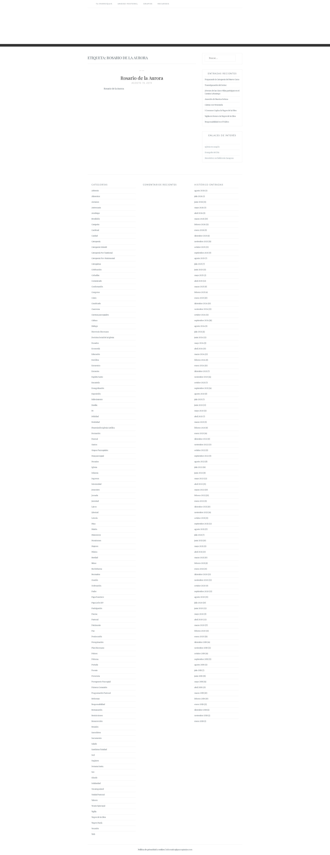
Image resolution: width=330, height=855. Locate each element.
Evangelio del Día (212, 152)
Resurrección (97, 721)
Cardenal (95, 230)
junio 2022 (198, 473)
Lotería (94, 518)
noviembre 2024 (201, 309)
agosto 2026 (199, 191)
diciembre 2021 (200, 507)
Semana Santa (97, 766)
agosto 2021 (199, 529)
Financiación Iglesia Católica (103, 428)
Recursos (163, 4)
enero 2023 (199, 433)
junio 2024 (198, 337)
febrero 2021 (199, 563)
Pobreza (95, 659)
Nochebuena (97, 569)
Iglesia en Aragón (212, 147)
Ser (93, 772)
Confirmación (97, 287)
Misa (93, 524)
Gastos (94, 445)
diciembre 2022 (200, 439)
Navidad (95, 558)
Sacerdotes (96, 732)
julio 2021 (198, 535)
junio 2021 (198, 541)
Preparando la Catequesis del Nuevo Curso (222, 79)
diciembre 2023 (200, 371)
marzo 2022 (199, 490)
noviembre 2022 (201, 445)
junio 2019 (198, 676)
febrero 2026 (199, 224)
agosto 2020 (199, 597)
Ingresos (95, 479)
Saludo (94, 744)
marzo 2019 (199, 693)
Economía (96, 349)
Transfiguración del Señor (215, 85)
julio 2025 (198, 264)
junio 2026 (198, 202)
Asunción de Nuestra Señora (216, 99)
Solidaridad (96, 783)
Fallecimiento (97, 399)
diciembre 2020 (200, 574)
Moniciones (96, 541)
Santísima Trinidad (99, 749)
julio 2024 (198, 332)
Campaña (95, 224)
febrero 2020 (199, 631)
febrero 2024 (199, 360)
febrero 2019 (199, 699)
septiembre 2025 (201, 253)
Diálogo (95, 326)
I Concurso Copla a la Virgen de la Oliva (220, 110)
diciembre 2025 (200, 236)
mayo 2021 (198, 546)
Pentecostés (97, 637)
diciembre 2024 (200, 303)
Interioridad (96, 484)
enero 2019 (199, 704)
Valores (95, 800)
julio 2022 (198, 467)
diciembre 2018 (200, 710)
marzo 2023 (199, 422)
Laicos (94, 507)
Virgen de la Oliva (99, 817)
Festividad (96, 422)
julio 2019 (198, 670)
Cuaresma (96, 309)
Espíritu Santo (97, 377)
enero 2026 (199, 230)
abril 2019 (198, 687)
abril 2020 (198, 620)
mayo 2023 (198, 411)
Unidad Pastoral (128, 4)
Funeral (95, 439)
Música (94, 552)
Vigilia (94, 811)
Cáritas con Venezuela (214, 105)
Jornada (95, 495)
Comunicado (97, 281)
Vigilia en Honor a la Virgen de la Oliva (220, 116)
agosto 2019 (199, 665)
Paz (93, 631)
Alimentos (96, 196)
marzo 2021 (199, 558)
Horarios (95, 462)
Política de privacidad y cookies (151, 850)
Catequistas (96, 264)
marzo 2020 (199, 625)
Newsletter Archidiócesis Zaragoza (219, 158)
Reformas (96, 699)
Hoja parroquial (98, 456)
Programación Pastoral (101, 693)
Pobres (94, 654)
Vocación (95, 828)
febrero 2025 (199, 292)
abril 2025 (198, 281)
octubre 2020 (199, 586)
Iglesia (94, 467)
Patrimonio (96, 625)
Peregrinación (97, 642)
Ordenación (96, 586)
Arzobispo (96, 213)
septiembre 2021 (201, 524)
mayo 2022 (199, 479)
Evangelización (98, 388)
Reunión (95, 727)
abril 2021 (198, 552)
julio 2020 (198, 603)
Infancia (95, 473)
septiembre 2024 (201, 320)
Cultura (94, 320)
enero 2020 (199, 637)
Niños (94, 563)
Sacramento (97, 738)
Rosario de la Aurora (142, 78)
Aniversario (96, 208)
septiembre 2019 (201, 659)
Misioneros (96, 535)
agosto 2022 (199, 462)
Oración (95, 580)
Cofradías (95, 275)
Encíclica (95, 360)
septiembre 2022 (201, 456)
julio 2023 (198, 399)
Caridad (95, 236)
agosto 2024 (199, 326)
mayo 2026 (199, 208)
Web (93, 834)
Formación (96, 433)
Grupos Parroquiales (100, 450)
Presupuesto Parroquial (101, 682)
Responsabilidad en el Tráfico (217, 122)
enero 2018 (199, 721)
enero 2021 (199, 569)
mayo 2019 (198, 682)
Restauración (97, 710)
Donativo (95, 343)
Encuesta (95, 371)
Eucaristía (96, 383)
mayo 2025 (198, 275)
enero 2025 (199, 298)
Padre (94, 591)
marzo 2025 (199, 287)
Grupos (147, 4)
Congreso (96, 292)
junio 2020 (198, 608)
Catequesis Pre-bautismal (102, 253)
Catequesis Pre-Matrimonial (103, 258)
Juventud (95, 501)
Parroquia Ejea (165, 24)
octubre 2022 (199, 450)
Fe (92, 411)
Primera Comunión (99, 687)
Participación (97, 608)
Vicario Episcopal (98, 806)
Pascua (94, 614)
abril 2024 (198, 349)
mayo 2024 (199, 343)
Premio (95, 670)
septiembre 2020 (201, 591)
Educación (96, 354)
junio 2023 (198, 405)
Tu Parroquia (104, 4)
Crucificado (96, 303)
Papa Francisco (98, 597)
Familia (94, 405)
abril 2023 (198, 416)
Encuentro (96, 366)
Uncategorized (98, 789)
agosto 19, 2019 (142, 83)
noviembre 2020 (201, 580)
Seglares (95, 761)
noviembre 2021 (201, 512)
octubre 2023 (199, 383)
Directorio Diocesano (100, 332)
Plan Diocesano (98, 648)
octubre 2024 (199, 315)
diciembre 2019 (200, 642)
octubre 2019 (199, 654)
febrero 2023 (199, 428)
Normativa (96, 574)
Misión (94, 529)
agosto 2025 (199, 258)
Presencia (96, 676)
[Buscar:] (220, 58)
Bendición (96, 219)
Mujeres (95, 546)
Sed (93, 755)
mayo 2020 (199, 614)
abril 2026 (198, 213)
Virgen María (97, 823)
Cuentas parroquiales (100, 315)
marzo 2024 (199, 354)
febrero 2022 (199, 495)
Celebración (96, 270)
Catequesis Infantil (99, 247)
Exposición (96, 394)
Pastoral (95, 620)
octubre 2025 (199, 247)
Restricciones (97, 716)
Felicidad (95, 416)
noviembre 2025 (201, 241)
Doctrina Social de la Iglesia (103, 337)
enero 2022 (199, 501)
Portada (95, 665)
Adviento (95, 191)
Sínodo (94, 778)
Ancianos (95, 202)
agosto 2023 (199, 394)
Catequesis (96, 241)
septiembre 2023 (201, 388)
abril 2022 (198, 484)
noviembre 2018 (201, 716)
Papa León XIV (97, 603)
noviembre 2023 (201, 377)
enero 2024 (199, 366)
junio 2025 (198, 270)
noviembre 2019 (201, 648)
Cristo (94, 298)
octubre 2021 (199, 518)
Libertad (95, 512)
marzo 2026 (199, 219)
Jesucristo (96, 490)
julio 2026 (198, 196)
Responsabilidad (98, 704)
